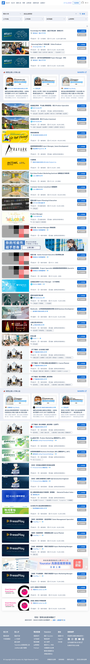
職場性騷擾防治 (49, 651)
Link (4, 76)
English (60, 639)
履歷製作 (36, 636)
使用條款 (61, 659)
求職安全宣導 (51, 659)
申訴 (52, 645)
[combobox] (55, 14)
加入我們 (47, 642)
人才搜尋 (17, 639)
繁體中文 (61, 636)
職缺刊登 (17, 636)
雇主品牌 (17, 642)
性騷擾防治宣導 (49, 648)
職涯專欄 (36, 642)
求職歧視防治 (48, 654)
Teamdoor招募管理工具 (22, 645)
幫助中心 (47, 645)
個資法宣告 (70, 659)
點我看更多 (81, 72)
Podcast (36, 648)
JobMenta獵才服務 (20, 648)
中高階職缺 (6, 639)
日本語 (60, 642)
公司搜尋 (36, 639)
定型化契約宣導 (82, 659)
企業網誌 (36, 645)
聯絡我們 (47, 639)
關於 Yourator (48, 636)
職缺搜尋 (6, 636)
